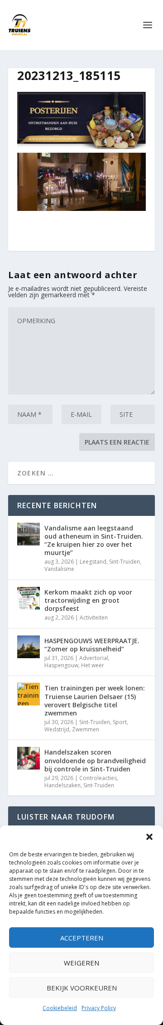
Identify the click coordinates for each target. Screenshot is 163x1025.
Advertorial (93, 658)
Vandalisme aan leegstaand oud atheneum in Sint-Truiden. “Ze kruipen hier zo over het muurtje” (93, 540)
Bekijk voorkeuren (82, 987)
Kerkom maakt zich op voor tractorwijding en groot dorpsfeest (88, 600)
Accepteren (81, 937)
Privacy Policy (99, 1008)
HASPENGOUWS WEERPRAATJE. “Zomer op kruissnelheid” (91, 644)
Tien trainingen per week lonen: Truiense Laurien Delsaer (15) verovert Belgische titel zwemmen (94, 700)
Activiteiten (94, 617)
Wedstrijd (56, 729)
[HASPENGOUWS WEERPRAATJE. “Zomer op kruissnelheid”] (28, 646)
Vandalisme (59, 569)
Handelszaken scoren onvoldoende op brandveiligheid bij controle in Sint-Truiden (95, 760)
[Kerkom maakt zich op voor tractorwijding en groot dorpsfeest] (28, 598)
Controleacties (98, 778)
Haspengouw (61, 665)
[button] (149, 836)
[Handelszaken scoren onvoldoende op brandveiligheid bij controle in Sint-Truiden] (28, 758)
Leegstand (93, 561)
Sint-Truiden (124, 561)
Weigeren (81, 962)
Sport (120, 722)
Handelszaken (62, 785)
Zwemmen (85, 729)
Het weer (92, 665)
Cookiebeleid (60, 1008)
